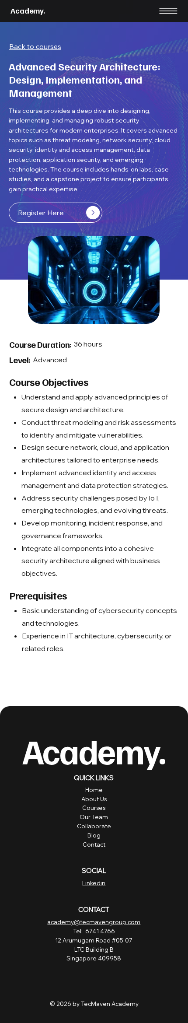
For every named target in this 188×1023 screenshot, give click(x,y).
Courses (93, 807)
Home (94, 789)
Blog (94, 835)
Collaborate (94, 826)
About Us (94, 798)
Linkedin (93, 882)
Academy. (27, 10)
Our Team (94, 816)
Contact (94, 844)
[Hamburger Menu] (168, 11)
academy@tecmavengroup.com (93, 921)
